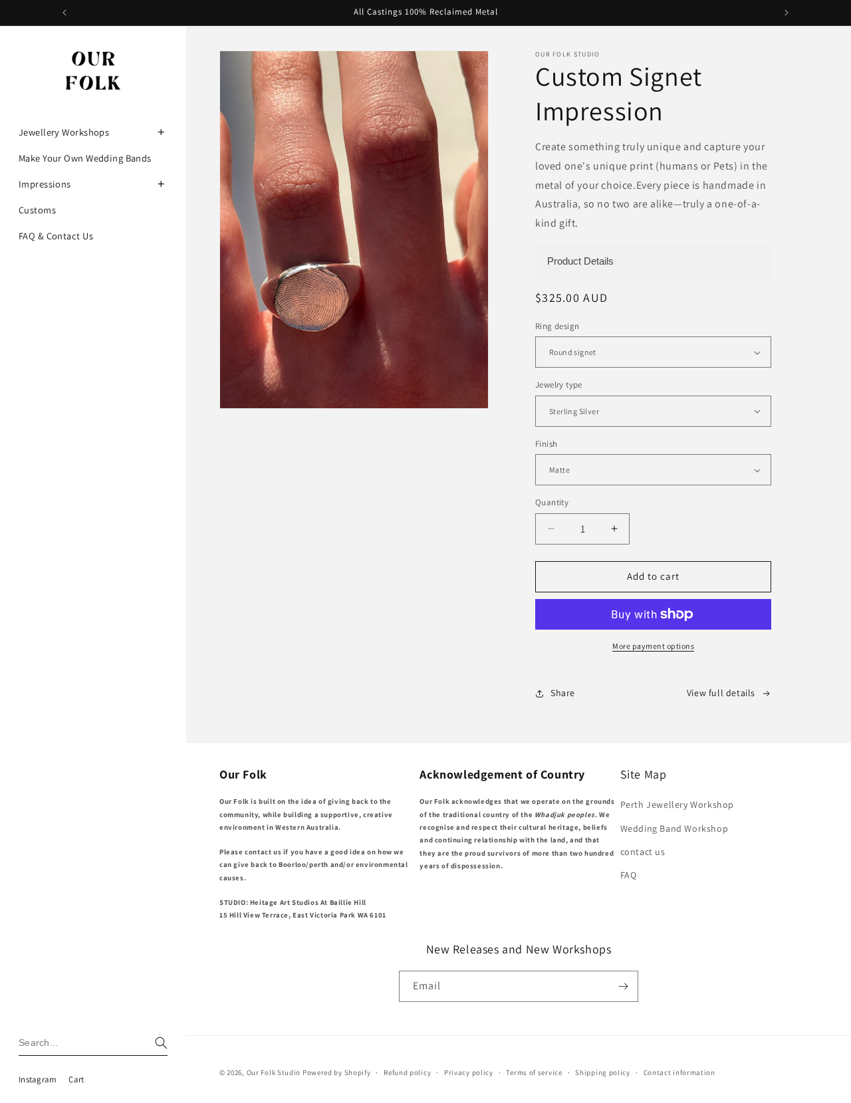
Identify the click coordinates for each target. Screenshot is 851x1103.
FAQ (628, 875)
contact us (643, 852)
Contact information (679, 1072)
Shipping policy (602, 1072)
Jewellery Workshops (64, 132)
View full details (721, 693)
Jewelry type (558, 384)
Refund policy (407, 1072)
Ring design (557, 326)
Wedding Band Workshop (674, 828)
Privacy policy (468, 1072)
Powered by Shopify (337, 1072)
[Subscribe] (623, 986)
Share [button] (562, 693)
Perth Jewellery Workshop (677, 804)
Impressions (45, 184)
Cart (76, 1079)
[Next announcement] (786, 12)
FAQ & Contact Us (56, 235)
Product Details (580, 261)
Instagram (38, 1079)
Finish (546, 443)
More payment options (653, 646)
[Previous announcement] (64, 12)
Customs (37, 209)
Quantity (551, 502)
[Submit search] (161, 1043)
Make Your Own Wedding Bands (85, 158)
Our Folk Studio (274, 1072)
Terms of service (534, 1072)
